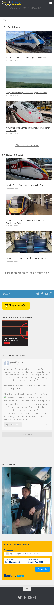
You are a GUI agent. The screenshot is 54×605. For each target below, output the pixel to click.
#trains (46, 394)
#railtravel (19, 394)
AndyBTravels (16, 362)
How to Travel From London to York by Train (25, 185)
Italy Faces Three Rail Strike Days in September (26, 57)
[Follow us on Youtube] (46, 293)
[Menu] (50, 3)
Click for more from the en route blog (27, 273)
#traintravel (9, 394)
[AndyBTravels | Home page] (14, 3)
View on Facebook (39, 425)
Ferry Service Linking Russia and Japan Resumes (26, 92)
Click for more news (27, 145)
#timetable (29, 394)
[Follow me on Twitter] (37, 293)
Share (48, 425)
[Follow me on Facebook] (42, 293)
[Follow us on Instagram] (50, 293)
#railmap (38, 394)
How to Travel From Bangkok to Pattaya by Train (27, 258)
